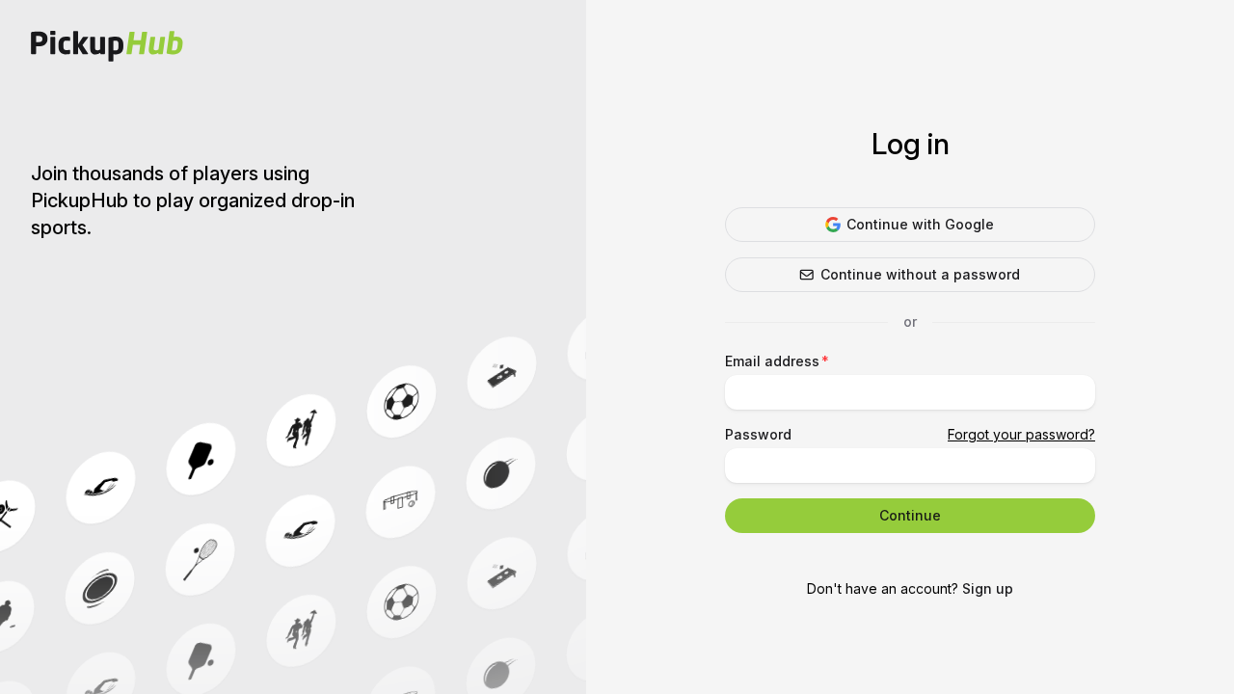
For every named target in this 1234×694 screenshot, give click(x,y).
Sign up (987, 588)
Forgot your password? (1021, 434)
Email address (772, 361)
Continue (910, 515)
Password (758, 434)
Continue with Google (920, 224)
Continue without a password (920, 274)
